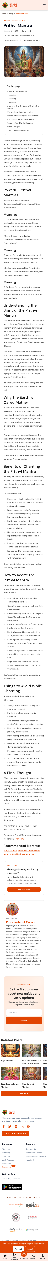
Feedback (30, 1160)
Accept (18, 1249)
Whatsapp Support (34, 1152)
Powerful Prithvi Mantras (17, 91)
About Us (6, 1149)
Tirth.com (19, 838)
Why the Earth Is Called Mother (20, 112)
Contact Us (31, 1149)
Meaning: (12, 95)
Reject (30, 1249)
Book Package (8, 1160)
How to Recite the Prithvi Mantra (20, 119)
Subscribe (24, 1021)
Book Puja (6, 1156)
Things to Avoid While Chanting (20, 123)
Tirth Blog (6, 1152)
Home (3, 14)
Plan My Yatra (24, 889)
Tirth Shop (6, 1163)
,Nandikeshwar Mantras (22, 854)
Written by (19, 35)
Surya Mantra (10, 850)
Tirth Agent (6, 1167)
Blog (11, 14)
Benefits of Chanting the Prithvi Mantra (23, 116)
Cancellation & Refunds (36, 1156)
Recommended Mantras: (19, 130)
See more (24, 1093)
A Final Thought (13, 126)
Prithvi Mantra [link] (22, 14)
